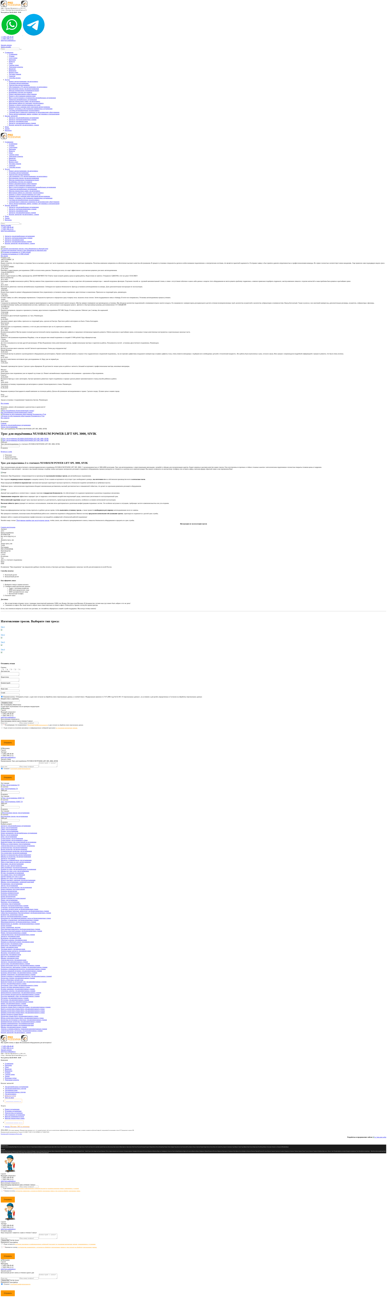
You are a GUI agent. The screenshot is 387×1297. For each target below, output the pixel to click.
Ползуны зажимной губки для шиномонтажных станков (20, 996)
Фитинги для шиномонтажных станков (14, 1005)
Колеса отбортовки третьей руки (12, 980)
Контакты (8, 130)
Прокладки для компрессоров (11, 945)
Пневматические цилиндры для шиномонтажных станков (21, 1021)
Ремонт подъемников (12, 1109)
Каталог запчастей (11, 116)
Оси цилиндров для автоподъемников (14, 853)
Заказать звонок (6, 45)
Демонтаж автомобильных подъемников (23, 99)
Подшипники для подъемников (11, 884)
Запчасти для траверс (8, 858)
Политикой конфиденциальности (38, 725)
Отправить (8, 743)
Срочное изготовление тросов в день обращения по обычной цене (24, 250)
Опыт (11, 63)
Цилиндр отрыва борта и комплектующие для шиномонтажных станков (25, 1007)
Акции (7, 128)
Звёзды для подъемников (9, 885)
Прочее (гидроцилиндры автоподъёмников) (16, 855)
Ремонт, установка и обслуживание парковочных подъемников (30, 109)
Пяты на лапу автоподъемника (11, 866)
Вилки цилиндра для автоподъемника (14, 849)
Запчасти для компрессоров (18, 121)
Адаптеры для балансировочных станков (15, 907)
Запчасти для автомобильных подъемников (24, 118)
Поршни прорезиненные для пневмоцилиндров (17, 1023)
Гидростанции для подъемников (12, 838)
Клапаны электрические (9, 895)
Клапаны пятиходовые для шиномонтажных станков (19, 973)
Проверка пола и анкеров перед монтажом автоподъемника (29, 107)
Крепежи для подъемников (10, 902)
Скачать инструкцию (8, 527)
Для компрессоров (11, 1090)
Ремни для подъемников (9, 900)
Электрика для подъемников (10, 904)
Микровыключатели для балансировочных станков (18, 922)
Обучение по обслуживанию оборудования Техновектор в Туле (22, 416)
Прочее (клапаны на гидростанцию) (13, 898)
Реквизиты (12, 70)
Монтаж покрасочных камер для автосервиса (24, 101)
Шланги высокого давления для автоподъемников (18, 880)
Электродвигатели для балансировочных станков (18, 934)
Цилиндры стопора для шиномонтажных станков (18, 978)
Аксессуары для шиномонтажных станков (15, 963)
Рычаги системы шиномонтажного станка (15, 987)
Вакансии (12, 69)
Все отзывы (5, 403)
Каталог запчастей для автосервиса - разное (24, 125)
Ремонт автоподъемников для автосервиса (23, 81)
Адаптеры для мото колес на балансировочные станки (19, 909)
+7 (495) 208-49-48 (7, 37)
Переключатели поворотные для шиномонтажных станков (21, 992)
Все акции (4, 256)
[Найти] (20, 49)
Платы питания (6, 925)
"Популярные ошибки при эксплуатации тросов (32, 520)
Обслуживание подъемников (15, 1115)
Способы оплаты (15, 78)
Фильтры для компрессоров (10, 953)
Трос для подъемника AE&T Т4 (12, 801)
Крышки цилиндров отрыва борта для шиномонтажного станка (23, 1011)
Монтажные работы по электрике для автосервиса (26, 103)
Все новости (5, 418)
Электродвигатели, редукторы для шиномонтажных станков (22, 1031)
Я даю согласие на (41, 1188)
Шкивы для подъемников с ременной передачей (17, 882)
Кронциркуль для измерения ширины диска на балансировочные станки (26, 918)
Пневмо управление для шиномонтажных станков (18, 974)
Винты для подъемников (9, 835)
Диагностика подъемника (14, 1113)
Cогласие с (17, 768)
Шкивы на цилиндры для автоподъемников (16, 856)
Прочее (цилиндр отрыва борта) (12, 1014)
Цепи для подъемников (9, 836)
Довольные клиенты (16, 67)
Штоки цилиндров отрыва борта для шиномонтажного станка (22, 1018)
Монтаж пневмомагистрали (14, 1116)
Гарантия (12, 76)
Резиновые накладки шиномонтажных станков (17, 1002)
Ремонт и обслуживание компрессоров (22, 96)
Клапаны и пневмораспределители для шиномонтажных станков (23, 969)
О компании (9, 52)
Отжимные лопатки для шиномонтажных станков (18, 991)
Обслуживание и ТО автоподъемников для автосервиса (28, 87)
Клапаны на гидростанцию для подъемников (16, 887)
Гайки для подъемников (9, 829)
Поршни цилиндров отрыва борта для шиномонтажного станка (23, 1012)
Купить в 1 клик (6, 451)
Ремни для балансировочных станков (14, 933)
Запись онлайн (6, 47)
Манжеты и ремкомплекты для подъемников (16, 860)
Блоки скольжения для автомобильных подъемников (19, 833)
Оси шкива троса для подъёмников (13, 875)
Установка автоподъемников (19, 83)
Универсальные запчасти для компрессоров (16, 951)
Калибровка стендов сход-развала (20, 92)
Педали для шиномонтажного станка (13, 983)
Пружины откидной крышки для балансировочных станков (21, 931)
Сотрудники (13, 58)
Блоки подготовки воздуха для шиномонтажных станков (20, 965)
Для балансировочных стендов (15, 1088)
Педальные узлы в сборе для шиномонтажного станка (19, 985)
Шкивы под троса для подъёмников (13, 878)
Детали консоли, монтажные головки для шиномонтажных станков (24, 967)
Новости (12, 61)
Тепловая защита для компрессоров (13, 949)
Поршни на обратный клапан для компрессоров (17, 942)
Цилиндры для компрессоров (11, 954)
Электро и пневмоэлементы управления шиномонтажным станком (24, 1029)
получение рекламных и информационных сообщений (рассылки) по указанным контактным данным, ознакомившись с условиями (46, 1188)
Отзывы (11, 56)
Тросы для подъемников (9, 827)
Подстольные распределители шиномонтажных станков (20, 994)
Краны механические (8, 896)
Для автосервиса (10, 1094)
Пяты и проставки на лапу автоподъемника (16, 862)
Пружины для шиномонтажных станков (14, 998)
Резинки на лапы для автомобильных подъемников (18, 869)
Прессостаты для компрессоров (11, 943)
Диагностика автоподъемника (19, 85)
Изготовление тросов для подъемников (14, 816)
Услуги (7, 79)
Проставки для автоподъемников (12, 864)
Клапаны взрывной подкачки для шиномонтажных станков (21, 971)
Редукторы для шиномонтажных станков (15, 1000)
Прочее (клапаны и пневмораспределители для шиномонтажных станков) (26, 976)
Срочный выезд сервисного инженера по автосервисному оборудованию (34, 112)
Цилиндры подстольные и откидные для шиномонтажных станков (24, 1020)
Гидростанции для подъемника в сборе (14, 840)
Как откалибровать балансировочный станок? (17, 412)
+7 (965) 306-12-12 (7, 38)
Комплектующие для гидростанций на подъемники (18, 842)
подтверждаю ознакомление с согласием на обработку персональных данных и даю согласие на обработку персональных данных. (47, 1191)
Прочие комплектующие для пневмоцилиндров (17, 1025)
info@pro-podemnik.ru (8, 40)
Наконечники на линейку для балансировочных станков (20, 924)
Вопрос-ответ (13, 72)
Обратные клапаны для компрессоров (14, 940)
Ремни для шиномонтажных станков (13, 1003)
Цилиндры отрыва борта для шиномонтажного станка (19, 1016)
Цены (7, 127)
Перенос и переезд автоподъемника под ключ (24, 105)
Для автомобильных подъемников (16, 1087)
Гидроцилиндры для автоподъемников (14, 847)
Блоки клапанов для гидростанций (13, 889)
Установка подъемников (13, 1111)
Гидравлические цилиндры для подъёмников (16, 851)
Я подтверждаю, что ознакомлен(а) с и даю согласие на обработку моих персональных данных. (44, 725)
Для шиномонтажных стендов (15, 1092)
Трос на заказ (9, 1097)
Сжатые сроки (14, 65)
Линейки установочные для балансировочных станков (19, 920)
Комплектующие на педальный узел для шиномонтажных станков (23, 982)
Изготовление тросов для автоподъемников (24, 89)
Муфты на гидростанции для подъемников (15, 844)
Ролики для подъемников (9, 831)
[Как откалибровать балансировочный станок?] (17, 410)
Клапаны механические (9, 891)
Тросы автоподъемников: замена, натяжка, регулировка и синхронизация (34, 114)
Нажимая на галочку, (41, 1191)
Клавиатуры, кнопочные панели (12, 914)
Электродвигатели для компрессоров (13, 960)
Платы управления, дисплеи (10, 927)
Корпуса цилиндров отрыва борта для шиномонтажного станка (23, 1009)
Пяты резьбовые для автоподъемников (14, 867)
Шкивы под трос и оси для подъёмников (15, 871)
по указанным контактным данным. (67, 728)
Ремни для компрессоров (9, 947)
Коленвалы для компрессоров (11, 938)
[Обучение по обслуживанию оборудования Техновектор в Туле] (23, 414)
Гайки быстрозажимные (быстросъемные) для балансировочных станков (26, 913)
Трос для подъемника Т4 (9, 788)
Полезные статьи (11, 1078)
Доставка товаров (15, 74)
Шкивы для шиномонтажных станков (14, 1027)
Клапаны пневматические (10, 893)
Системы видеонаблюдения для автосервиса (24, 110)
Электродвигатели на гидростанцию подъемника (18, 846)
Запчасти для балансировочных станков (22, 119)
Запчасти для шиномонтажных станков (22, 123)
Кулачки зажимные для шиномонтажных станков (18, 989)
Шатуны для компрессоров (10, 956)
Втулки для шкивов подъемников (12, 873)
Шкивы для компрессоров (10, 958)
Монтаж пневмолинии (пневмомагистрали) (24, 90)
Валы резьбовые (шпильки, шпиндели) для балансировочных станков (25, 911)
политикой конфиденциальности (20, 768)
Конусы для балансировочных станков (14, 916)
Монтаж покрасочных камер (14, 1118)
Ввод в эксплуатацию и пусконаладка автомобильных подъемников (32, 98)
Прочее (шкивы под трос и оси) (12, 876)
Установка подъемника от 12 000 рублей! (15, 254)
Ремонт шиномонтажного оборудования (23, 94)
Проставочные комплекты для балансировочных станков (20, 929)
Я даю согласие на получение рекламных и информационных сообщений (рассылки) (41, 728)
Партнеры (12, 60)
